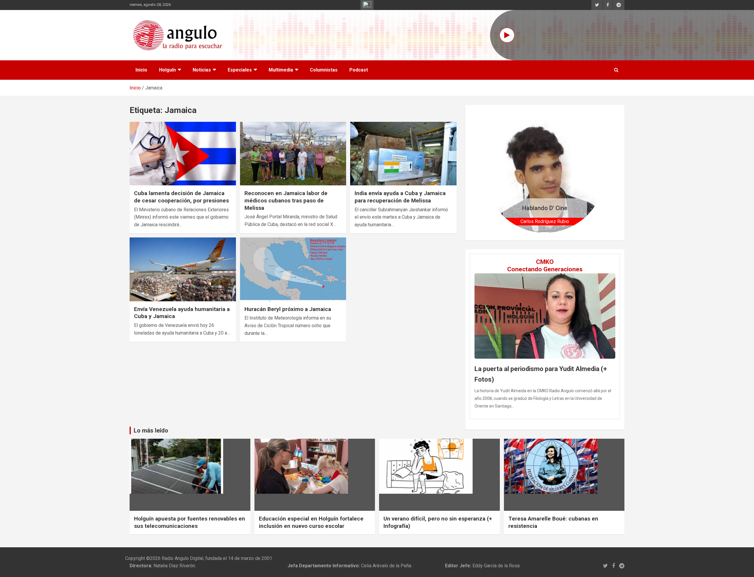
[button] (494, 172)
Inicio (141, 70)
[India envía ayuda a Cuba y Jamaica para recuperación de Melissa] (403, 154)
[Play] (507, 35)
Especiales (240, 70)
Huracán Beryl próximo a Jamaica (287, 309)
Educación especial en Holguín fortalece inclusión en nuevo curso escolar (311, 522)
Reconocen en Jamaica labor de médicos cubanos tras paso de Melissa (286, 200)
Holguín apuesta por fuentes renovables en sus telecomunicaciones (189, 522)
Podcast (358, 70)
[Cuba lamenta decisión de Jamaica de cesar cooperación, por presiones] (182, 154)
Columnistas (324, 70)
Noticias (202, 70)
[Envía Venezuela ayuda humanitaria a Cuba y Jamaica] (182, 269)
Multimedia (281, 70)
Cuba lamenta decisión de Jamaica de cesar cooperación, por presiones (181, 197)
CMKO (545, 261)
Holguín (167, 70)
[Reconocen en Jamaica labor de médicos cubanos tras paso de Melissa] (293, 154)
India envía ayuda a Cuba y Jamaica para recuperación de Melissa (400, 197)
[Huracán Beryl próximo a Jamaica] (293, 269)
